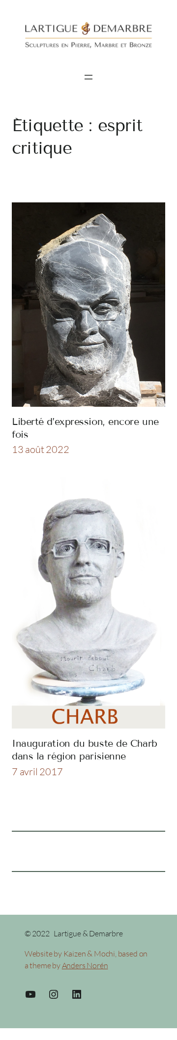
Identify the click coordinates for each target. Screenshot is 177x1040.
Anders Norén (85, 965)
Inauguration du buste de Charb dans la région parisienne (84, 749)
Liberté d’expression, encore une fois (85, 428)
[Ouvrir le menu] (88, 77)
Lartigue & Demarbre (88, 933)
